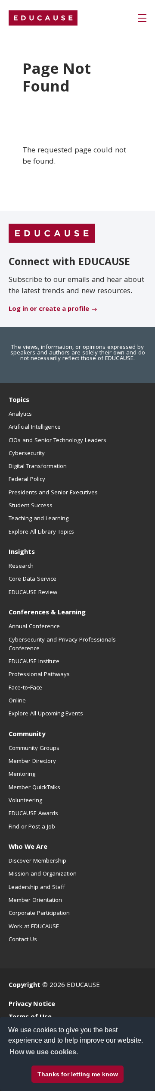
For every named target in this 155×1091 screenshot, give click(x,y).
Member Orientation (35, 900)
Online (17, 701)
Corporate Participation (39, 913)
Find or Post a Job (32, 827)
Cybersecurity (27, 454)
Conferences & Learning (47, 613)
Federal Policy (27, 479)
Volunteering (25, 801)
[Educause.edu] (52, 233)
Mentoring (22, 774)
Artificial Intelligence (35, 427)
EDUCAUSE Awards (33, 814)
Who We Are (28, 847)
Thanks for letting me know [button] (77, 1074)
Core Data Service (32, 579)
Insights (22, 552)
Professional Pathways (39, 675)
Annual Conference (34, 627)
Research (21, 566)
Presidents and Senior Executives (53, 493)
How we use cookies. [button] (43, 1052)
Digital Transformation (38, 466)
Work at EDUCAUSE (34, 927)
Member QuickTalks (34, 788)
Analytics (20, 414)
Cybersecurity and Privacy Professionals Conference (62, 645)
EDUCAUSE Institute (34, 662)
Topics (19, 400)
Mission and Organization (43, 874)
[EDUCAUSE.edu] (43, 18)
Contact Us (23, 940)
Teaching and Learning (38, 519)
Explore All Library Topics (41, 532)
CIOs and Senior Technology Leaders (57, 441)
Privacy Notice (32, 1004)
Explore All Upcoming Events (46, 714)
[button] (142, 18)
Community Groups (34, 748)
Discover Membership (37, 861)
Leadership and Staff (37, 887)
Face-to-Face (25, 688)
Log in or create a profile (49, 309)
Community (27, 734)
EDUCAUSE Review (33, 593)
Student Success (31, 506)
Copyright (24, 985)
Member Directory (32, 761)
